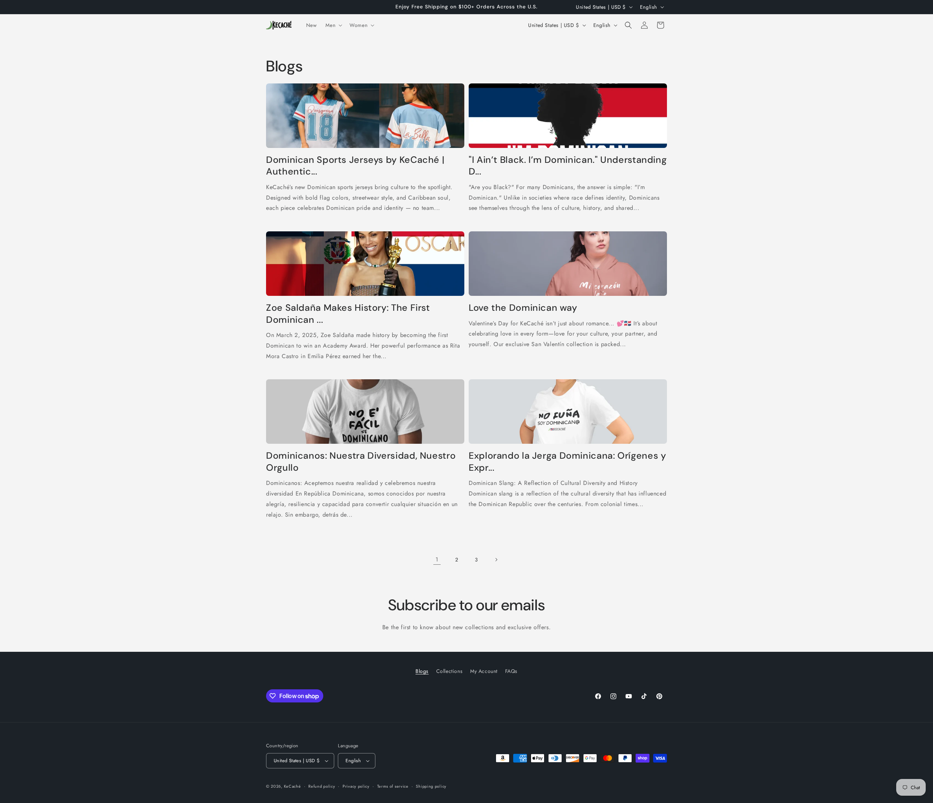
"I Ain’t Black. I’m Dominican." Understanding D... (568, 165)
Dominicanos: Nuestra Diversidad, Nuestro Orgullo (361, 461)
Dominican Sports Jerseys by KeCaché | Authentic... (355, 165)
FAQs (511, 671)
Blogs (422, 671)
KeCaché (292, 786)
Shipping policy (431, 786)
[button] (333, 25)
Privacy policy (356, 786)
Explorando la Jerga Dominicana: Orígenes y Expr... (567, 461)
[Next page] (496, 560)
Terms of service (393, 786)
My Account (483, 671)
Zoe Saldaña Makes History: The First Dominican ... (348, 313)
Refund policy (321, 786)
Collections (449, 671)
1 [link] (437, 559)
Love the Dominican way (523, 308)
